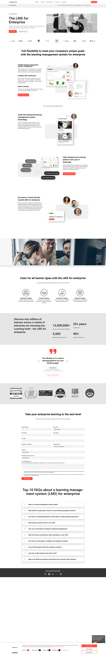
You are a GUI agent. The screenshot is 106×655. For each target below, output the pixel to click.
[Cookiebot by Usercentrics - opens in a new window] (14, 653)
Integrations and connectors (67, 5)
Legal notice (55, 646)
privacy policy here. (35, 475)
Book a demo (12, 31)
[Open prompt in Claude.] (45, 574)
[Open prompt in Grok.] (61, 574)
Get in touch (94, 2)
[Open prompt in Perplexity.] (57, 574)
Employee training (26, 298)
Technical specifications (78, 5)
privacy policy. (51, 472)
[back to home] (13, 2)
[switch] (39, 650)
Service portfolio (87, 5)
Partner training (44, 298)
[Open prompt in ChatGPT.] (49, 574)
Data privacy (61, 646)
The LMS (59, 5)
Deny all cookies (89, 652)
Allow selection (89, 649)
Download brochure (23, 31)
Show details (65, 650)
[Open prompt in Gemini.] (53, 574)
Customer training (62, 298)
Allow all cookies (89, 645)
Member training (80, 298)
